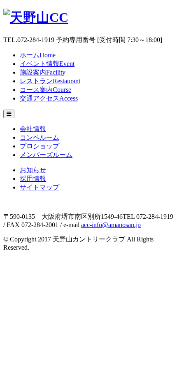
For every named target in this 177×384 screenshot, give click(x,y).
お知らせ (33, 169)
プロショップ (39, 146)
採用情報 (33, 178)
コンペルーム (39, 137)
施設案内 (42, 72)
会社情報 (33, 128)
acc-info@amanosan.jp (111, 224)
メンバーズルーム (46, 154)
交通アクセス (49, 98)
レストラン (50, 80)
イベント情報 (47, 63)
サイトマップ (39, 187)
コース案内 (45, 89)
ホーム (38, 55)
